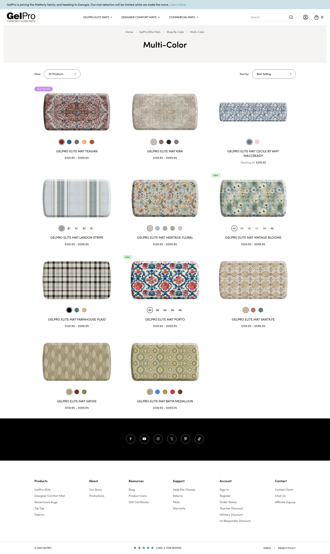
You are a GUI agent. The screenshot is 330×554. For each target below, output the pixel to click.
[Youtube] (144, 438)
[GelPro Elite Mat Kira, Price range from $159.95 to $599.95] (165, 112)
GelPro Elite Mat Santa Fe (253, 319)
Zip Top (39, 508)
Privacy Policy (287, 548)
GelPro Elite (42, 489)
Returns (178, 496)
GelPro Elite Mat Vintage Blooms (253, 237)
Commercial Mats (182, 17)
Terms (267, 548)
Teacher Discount (231, 508)
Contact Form (284, 489)
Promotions (96, 496)
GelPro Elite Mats (96, 17)
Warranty (179, 508)
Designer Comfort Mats (138, 17)
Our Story (95, 489)
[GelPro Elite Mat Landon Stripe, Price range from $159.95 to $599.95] (76, 198)
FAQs (176, 502)
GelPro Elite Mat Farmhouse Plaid (77, 319)
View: (37, 74)
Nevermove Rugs (45, 502)
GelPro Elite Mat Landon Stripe (76, 237)
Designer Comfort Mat (49, 496)
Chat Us (280, 496)
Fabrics (39, 514)
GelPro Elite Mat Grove (77, 401)
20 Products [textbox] (56, 74)
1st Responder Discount (235, 521)
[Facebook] (130, 438)
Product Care (138, 496)
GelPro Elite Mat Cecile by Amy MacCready (253, 153)
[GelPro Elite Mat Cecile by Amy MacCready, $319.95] (253, 112)
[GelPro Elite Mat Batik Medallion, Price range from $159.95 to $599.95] (165, 362)
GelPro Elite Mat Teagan (76, 151)
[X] (171, 438)
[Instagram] (158, 438)
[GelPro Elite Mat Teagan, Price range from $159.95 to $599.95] (76, 112)
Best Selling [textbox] (264, 74)
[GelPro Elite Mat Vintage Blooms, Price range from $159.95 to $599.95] (253, 198)
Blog (132, 489)
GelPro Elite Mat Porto (165, 319)
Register (225, 496)
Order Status (228, 502)
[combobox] (62, 74)
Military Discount (231, 514)
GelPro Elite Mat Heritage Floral (165, 237)
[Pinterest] (185, 438)
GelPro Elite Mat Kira (165, 151)
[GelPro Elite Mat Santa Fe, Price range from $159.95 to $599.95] (253, 280)
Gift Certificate (139, 502)
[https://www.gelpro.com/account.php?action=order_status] (305, 17)
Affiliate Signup (285, 502)
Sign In (224, 489)
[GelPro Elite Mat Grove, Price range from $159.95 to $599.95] (76, 362)
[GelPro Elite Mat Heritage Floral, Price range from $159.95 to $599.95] (165, 198)
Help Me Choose (184, 489)
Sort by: (244, 74)
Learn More (178, 4)
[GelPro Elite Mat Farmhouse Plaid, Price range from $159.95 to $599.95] (76, 280)
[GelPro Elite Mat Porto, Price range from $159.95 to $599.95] (165, 280)
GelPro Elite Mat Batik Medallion (165, 401)
